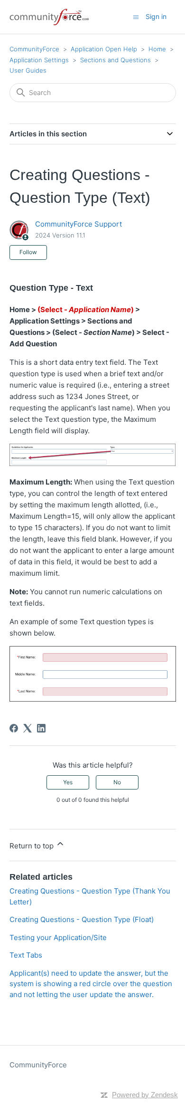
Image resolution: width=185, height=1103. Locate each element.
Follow (28, 252)
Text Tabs (25, 955)
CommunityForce (34, 49)
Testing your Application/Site (58, 937)
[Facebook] (13, 728)
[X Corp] (27, 728)
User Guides (27, 70)
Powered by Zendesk (145, 1095)
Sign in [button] (156, 16)
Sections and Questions (115, 60)
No (117, 782)
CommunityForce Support (78, 223)
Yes (68, 782)
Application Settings (39, 60)
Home (157, 49)
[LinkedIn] (41, 728)
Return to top (32, 845)
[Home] (49, 17)
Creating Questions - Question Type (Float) (81, 919)
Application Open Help (104, 49)
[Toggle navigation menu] (136, 16)
